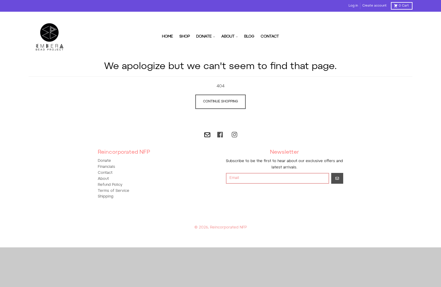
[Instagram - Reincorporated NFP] (234, 134)
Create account (374, 6)
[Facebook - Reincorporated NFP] (220, 134)
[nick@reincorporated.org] (207, 134)
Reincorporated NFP (228, 227)
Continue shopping (220, 101)
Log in (353, 6)
